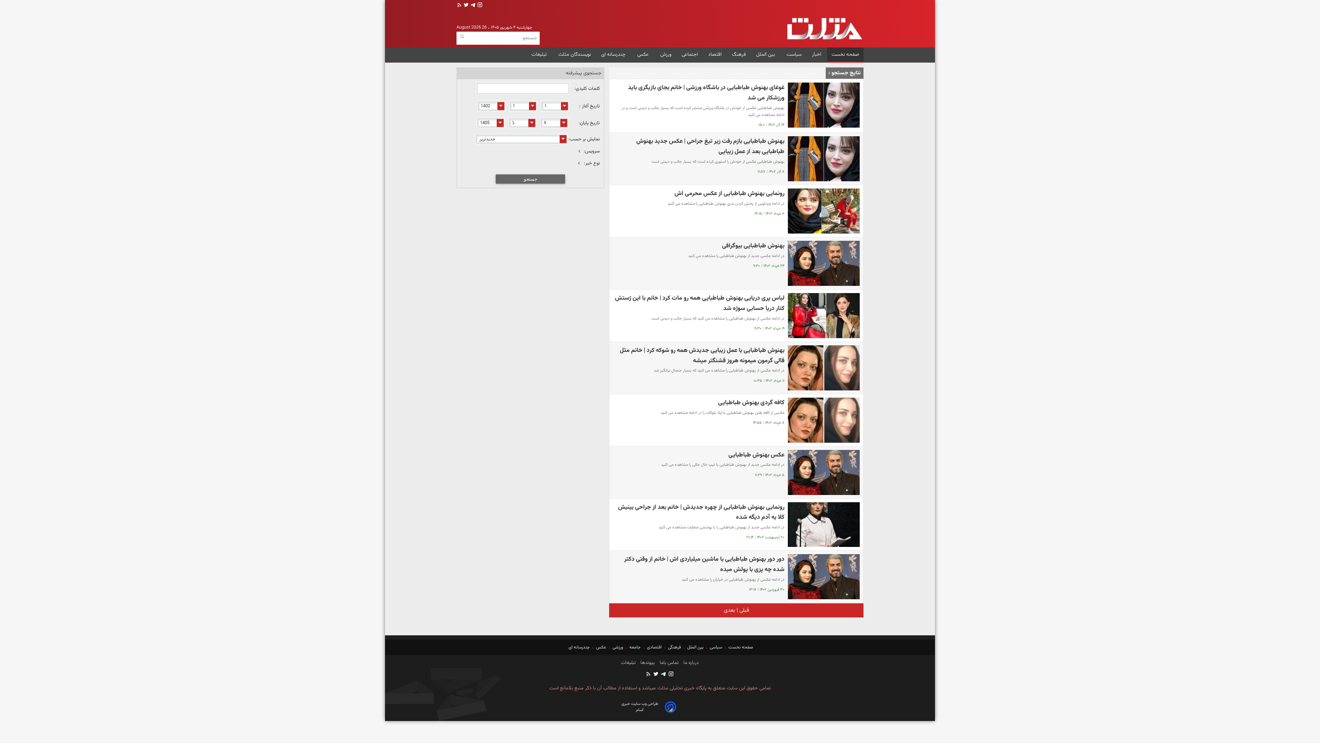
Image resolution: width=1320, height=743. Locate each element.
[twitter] (465, 5)
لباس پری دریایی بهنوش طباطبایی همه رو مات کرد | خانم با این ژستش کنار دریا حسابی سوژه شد (699, 303)
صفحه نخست (845, 54)
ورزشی (618, 647)
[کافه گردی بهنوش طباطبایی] (824, 420)
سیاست (794, 54)
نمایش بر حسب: (584, 139)
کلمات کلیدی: (586, 89)
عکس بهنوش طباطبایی (756, 455)
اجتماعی (690, 54)
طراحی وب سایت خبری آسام (640, 707)
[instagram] (479, 5)
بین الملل (766, 54)
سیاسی (716, 647)
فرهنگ (739, 54)
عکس (643, 54)
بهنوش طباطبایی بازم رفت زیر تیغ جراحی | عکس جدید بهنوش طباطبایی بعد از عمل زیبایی (710, 146)
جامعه (635, 647)
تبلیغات (539, 54)
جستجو (530, 179)
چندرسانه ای (614, 54)
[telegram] (472, 5)
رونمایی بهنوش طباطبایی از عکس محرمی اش (729, 193)
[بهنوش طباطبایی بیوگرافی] (824, 263)
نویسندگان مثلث (574, 54)
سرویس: (592, 151)
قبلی (743, 610)
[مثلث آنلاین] (824, 29)
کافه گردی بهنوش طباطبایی (751, 402)
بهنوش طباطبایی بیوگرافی (753, 245)
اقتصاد (715, 54)
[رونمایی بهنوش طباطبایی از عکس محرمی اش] (824, 211)
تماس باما (668, 663)
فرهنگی (674, 647)
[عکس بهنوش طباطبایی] (824, 472)
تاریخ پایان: (589, 123)
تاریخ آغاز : (589, 106)
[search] (462, 37)
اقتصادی (654, 647)
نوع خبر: (592, 163)
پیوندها (647, 663)
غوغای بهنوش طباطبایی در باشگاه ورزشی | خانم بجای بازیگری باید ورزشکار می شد (706, 93)
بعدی (729, 610)
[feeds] (459, 5)
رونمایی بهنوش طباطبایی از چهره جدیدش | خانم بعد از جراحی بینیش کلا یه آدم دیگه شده (701, 512)
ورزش (665, 54)
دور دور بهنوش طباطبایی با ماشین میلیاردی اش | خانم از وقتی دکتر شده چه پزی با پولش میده (704, 564)
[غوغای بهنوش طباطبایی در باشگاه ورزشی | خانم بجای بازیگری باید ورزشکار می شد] (824, 105)
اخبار (816, 54)
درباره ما (690, 663)
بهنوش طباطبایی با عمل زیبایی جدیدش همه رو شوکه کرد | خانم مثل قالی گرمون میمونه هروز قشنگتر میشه (702, 355)
